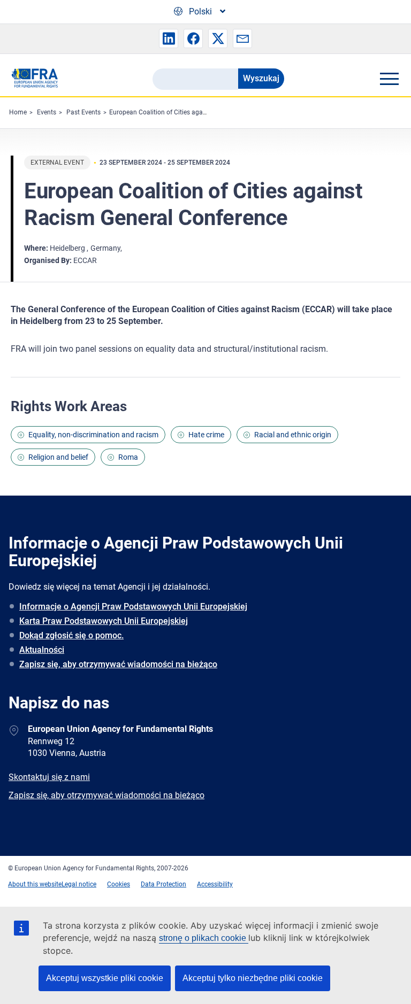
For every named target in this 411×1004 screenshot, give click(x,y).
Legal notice (79, 884)
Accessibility (215, 884)
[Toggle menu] (389, 78)
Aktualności (41, 650)
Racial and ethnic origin (292, 434)
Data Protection (163, 884)
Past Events (83, 112)
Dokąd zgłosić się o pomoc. (71, 635)
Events (46, 112)
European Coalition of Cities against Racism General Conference (201, 112)
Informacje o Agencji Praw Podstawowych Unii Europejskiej (133, 606)
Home (18, 112)
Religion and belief (58, 457)
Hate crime (206, 434)
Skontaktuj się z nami (49, 777)
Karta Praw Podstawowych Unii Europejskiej (103, 621)
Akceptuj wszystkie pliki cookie (104, 978)
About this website (35, 884)
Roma (128, 457)
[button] (168, 38)
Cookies (118, 884)
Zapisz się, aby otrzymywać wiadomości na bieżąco (118, 664)
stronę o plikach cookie (203, 938)
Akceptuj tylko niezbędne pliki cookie (252, 978)
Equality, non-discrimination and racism (93, 434)
